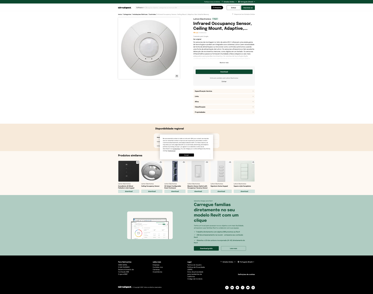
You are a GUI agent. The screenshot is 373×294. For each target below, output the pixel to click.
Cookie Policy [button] (176, 148)
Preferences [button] (171, 150)
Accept (186, 155)
